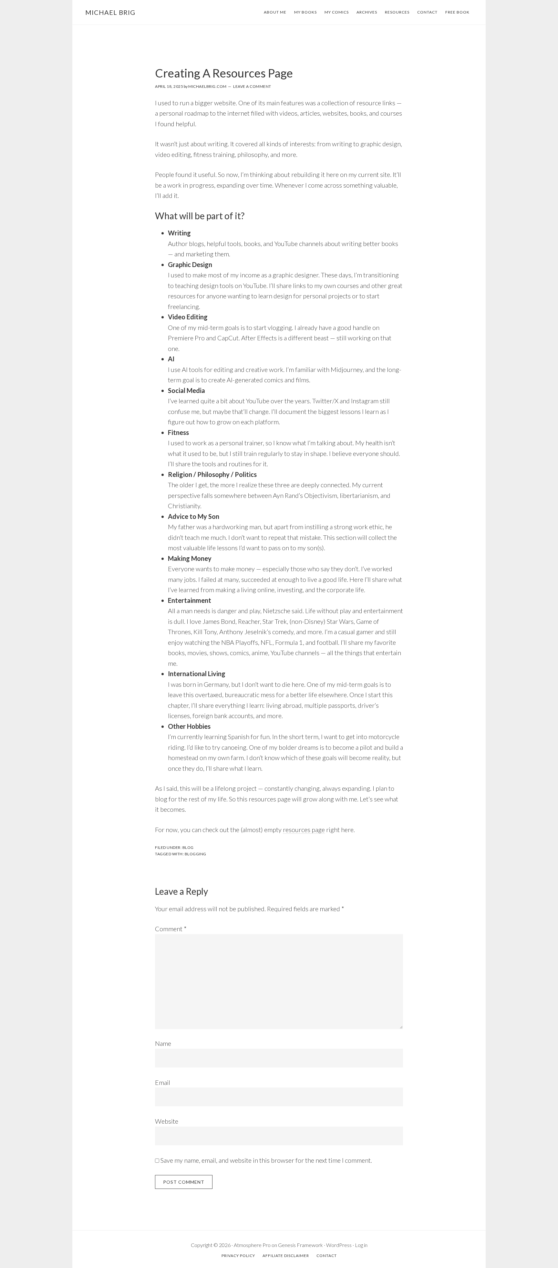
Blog (188, 847)
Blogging (195, 853)
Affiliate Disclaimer (286, 1256)
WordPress (339, 1245)
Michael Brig (110, 12)
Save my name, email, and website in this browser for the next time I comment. (266, 1160)
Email (162, 1082)
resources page (304, 829)
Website (166, 1121)
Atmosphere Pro (252, 1245)
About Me (275, 12)
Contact (427, 12)
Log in (361, 1245)
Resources (397, 12)
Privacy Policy (238, 1256)
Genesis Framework (300, 1245)
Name (163, 1043)
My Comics (337, 12)
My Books (305, 12)
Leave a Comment (252, 86)
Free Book (457, 12)
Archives (366, 12)
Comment (171, 929)
